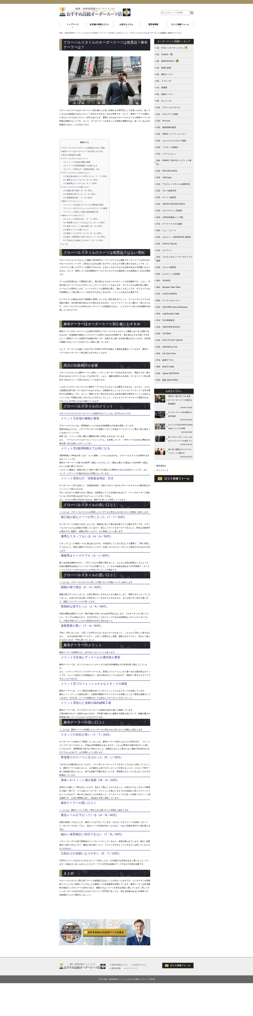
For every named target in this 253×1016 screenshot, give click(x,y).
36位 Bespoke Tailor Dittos (168, 287)
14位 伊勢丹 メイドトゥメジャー (171, 134)
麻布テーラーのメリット (72, 201)
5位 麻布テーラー (164, 74)
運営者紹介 (161, 466)
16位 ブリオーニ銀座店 (167, 147)
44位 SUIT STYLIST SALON (169, 340)
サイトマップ (162, 470)
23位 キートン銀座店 (166, 197)
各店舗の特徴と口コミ (100, 24)
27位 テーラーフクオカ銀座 (169, 224)
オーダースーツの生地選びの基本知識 (180, 414)
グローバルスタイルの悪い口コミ (75, 187)
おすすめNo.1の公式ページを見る (106, 932)
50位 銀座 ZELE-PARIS (167, 380)
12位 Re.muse (163, 121)
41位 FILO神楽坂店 (165, 320)
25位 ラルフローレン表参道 (169, 210)
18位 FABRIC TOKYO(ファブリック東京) (173, 162)
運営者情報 (153, 24)
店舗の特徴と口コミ (119, 965)
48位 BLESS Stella (165, 366)
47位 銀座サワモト (165, 360)
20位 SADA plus (164, 177)
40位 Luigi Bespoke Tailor (167, 313)
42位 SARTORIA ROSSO (168, 327)
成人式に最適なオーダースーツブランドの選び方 (180, 451)
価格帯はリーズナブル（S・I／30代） (81, 183)
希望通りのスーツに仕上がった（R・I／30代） (85, 223)
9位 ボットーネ (163, 101)
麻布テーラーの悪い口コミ (76, 230)
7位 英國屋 (161, 87)
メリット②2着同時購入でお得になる (80, 166)
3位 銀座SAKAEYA (165, 61)
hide (86, 142)
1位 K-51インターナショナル (169, 48)
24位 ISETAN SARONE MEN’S (170, 204)
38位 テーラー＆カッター (168, 300)
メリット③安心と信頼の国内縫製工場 (81, 212)
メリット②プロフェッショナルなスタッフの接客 (85, 208)
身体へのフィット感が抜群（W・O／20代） (83, 226)
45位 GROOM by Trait (166, 347)
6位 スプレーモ (163, 81)
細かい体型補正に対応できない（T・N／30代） (85, 237)
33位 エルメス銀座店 (166, 267)
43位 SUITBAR (163, 333)
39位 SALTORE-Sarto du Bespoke (172, 307)
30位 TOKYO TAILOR (166, 244)
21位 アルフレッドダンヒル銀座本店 (173, 184)
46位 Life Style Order (166, 353)
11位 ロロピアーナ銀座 (167, 114)
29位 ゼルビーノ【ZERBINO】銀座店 (173, 237)
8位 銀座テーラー (164, 94)
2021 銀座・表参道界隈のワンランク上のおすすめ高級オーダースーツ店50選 (127, 979)
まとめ (64, 244)
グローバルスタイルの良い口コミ (75, 173)
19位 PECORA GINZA (166, 171)
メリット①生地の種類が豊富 (77, 162)
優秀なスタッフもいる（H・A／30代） (81, 180)
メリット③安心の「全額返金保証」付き (82, 169)
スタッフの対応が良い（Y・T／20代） (81, 219)
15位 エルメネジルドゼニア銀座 (171, 140)
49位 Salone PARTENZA (167, 373)
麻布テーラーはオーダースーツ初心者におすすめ (82, 151)
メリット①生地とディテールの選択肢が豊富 (84, 205)
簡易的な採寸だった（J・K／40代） (80, 194)
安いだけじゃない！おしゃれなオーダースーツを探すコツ (180, 439)
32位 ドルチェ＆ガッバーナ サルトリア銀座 (174, 259)
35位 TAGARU (163, 280)
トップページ (73, 24)
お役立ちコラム (126, 24)
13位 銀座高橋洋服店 (166, 127)
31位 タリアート (164, 250)
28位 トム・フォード (166, 230)
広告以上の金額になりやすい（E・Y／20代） (84, 240)
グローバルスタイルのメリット (74, 158)
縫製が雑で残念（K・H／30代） (78, 190)
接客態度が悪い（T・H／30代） (78, 198)
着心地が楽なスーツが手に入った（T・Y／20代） (86, 176)
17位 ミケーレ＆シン (166, 154)
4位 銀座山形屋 (163, 68)
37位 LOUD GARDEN (166, 294)
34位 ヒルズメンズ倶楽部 (168, 274)
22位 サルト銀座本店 (166, 190)
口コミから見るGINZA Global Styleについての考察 (180, 427)
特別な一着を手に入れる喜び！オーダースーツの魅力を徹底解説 (180, 400)
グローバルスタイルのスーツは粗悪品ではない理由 (83, 148)
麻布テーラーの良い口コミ (72, 215)
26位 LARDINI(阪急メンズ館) (169, 217)
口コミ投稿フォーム (180, 24)
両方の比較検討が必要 (71, 155)
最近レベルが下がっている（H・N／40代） (83, 233)
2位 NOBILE (162, 54)
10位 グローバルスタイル (168, 107)
